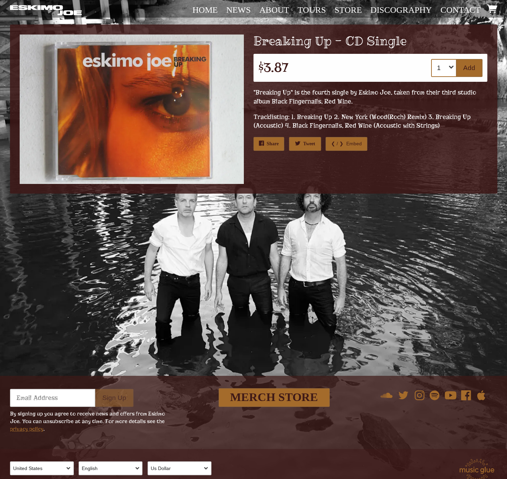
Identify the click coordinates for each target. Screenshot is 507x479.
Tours (312, 9)
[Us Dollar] (182, 468)
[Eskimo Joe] (46, 10)
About (274, 9)
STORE (348, 9)
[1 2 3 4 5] (444, 68)
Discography (401, 9)
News (238, 9)
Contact (460, 9)
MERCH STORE (274, 397)
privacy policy (26, 429)
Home (205, 9)
